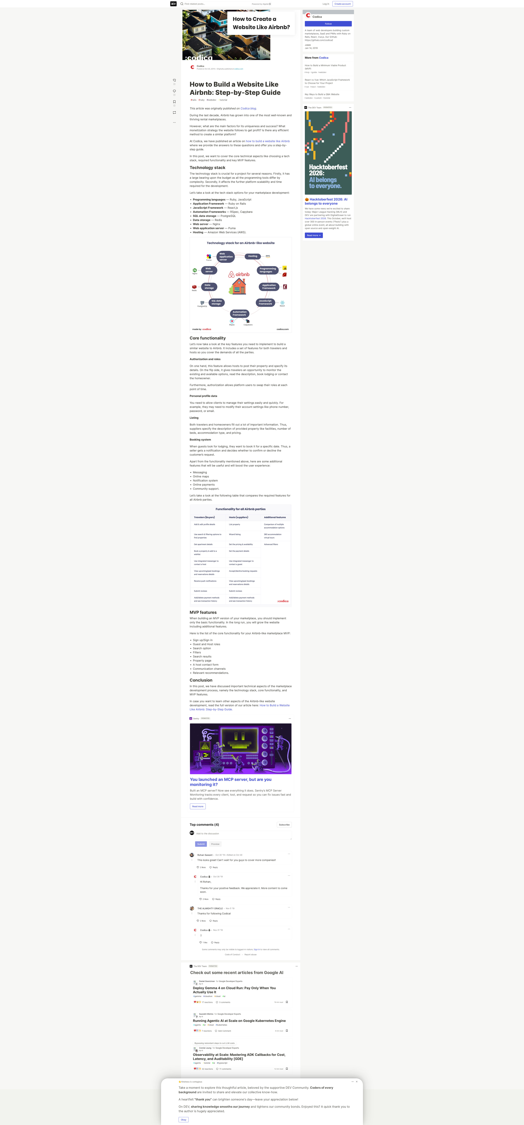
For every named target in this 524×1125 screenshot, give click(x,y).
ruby (202, 99)
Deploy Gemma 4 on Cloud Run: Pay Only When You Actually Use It (234, 990)
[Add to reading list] (174, 103)
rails (193, 99)
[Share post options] (174, 122)
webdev (211, 99)
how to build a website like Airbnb (268, 141)
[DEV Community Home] (173, 4)
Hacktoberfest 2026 (315, 218)
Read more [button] (197, 806)
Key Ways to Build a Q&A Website (321, 96)
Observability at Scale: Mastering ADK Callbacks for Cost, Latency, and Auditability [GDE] (239, 1057)
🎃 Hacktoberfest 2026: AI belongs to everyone (326, 201)
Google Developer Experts (230, 981)
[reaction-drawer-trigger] (174, 81)
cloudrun (207, 996)
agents (197, 1025)
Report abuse (251, 954)
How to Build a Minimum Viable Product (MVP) (325, 68)
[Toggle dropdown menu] (290, 718)
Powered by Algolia (260, 4)
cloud (217, 996)
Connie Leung (205, 1048)
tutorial (222, 99)
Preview (215, 844)
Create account (343, 3)
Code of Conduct (232, 954)
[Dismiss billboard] (357, 1081)
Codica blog (248, 108)
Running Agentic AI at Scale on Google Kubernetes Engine (239, 1021)
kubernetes (221, 1025)
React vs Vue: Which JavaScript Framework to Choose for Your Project (327, 83)
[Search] (182, 3)
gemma (197, 996)
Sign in (257, 949)
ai (224, 996)
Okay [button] (183, 1119)
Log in (326, 3)
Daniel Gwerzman (207, 981)
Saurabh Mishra (206, 1014)
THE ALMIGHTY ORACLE (210, 908)
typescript (222, 1063)
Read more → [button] (314, 235)
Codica (200, 66)
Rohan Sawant (204, 855)
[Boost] (174, 112)
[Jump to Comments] (174, 92)
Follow (328, 23)
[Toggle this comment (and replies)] (192, 860)
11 (225, 1069)
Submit (201, 844)
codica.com (238, 69)
